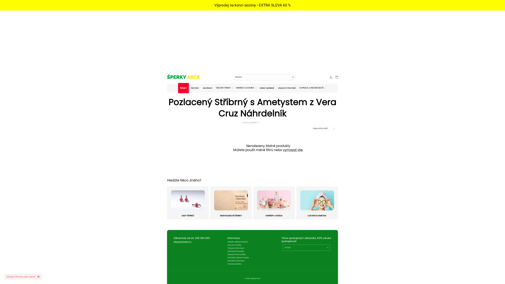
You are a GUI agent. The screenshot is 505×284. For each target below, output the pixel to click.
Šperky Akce (255, 278)
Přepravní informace (236, 248)
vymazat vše (293, 150)
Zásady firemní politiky (237, 254)
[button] (224, 88)
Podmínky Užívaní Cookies (238, 258)
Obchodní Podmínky (236, 251)
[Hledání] (293, 77)
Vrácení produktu (235, 264)
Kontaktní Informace (236, 261)
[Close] (38, 277)
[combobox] (264, 77)
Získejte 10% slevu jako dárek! (21, 276)
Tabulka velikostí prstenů (238, 242)
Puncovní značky (234, 245)
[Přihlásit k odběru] (327, 247)
